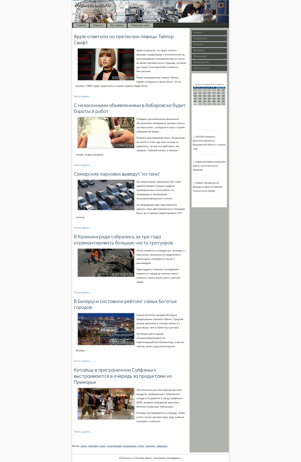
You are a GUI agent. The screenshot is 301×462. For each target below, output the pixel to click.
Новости (98, 25)
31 (195, 104)
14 (214, 96)
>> (194, 137)
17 (195, 99)
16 (223, 96)
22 (219, 99)
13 (209, 96)
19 (205, 99)
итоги (141, 446)
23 (223, 99)
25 (200, 101)
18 (200, 99)
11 (200, 96)
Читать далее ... (83, 96)
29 (219, 101)
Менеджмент (200, 56)
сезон (102, 446)
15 (219, 96)
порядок (150, 446)
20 (209, 99)
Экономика (199, 50)
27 (209, 101)
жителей (93, 446)
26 (205, 101)
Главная (81, 25)
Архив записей (201, 62)
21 (214, 99)
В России (198, 45)
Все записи (117, 25)
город (83, 446)
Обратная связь (140, 25)
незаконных (130, 446)
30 (223, 101)
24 (195, 101)
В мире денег (200, 39)
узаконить (161, 446)
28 (214, 101)
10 (195, 96)
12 (205, 96)
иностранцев (114, 446)
